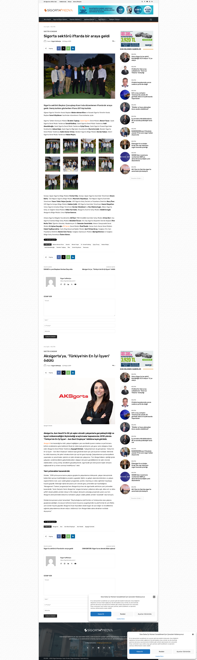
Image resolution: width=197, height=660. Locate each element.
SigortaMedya (56, 41)
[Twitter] (142, 1)
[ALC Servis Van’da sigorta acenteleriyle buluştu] (125, 169)
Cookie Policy (160, 656)
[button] (193, 634)
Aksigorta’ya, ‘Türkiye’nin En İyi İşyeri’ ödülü (98, 269)
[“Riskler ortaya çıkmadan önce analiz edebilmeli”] (125, 107)
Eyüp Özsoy (96, 244)
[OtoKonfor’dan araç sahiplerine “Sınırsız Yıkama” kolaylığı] (125, 70)
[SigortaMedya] (45, 41)
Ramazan (86, 247)
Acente (68, 244)
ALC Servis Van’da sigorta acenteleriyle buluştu (141, 170)
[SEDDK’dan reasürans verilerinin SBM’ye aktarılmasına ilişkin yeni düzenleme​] (125, 157)
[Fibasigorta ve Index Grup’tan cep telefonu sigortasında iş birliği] (125, 144)
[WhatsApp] (68, 48)
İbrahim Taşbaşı (61, 247)
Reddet (161, 652)
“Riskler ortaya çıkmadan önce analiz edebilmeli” (141, 108)
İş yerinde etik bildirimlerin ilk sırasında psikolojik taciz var (142, 120)
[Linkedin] (73, 48)
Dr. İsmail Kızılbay (86, 244)
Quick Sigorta (84, 121)
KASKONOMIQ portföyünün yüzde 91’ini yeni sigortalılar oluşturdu (142, 133)
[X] (63, 48)
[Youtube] (147, 1)
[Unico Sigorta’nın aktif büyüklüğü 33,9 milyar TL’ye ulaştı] (125, 57)
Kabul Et (140, 652)
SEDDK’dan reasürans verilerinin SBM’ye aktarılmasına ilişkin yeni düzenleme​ (141, 158)
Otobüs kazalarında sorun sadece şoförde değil (141, 83)
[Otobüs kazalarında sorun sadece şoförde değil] (125, 82)
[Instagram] (149, 1)
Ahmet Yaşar (75, 244)
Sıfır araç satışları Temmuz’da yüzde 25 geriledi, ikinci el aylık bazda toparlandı (142, 95)
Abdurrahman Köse (58, 244)
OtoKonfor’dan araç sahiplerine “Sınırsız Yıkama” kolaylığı (139, 71)
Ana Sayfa (46, 27)
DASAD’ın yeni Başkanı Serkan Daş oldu (58, 269)
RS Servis (66, 226)
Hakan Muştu (105, 244)
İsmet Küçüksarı (76, 247)
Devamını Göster (136, 178)
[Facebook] (144, 1)
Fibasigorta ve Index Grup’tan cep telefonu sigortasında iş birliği (140, 145)
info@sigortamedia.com (104, 643)
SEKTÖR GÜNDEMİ (50, 31)
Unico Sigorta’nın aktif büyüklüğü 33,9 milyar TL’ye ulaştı (142, 58)
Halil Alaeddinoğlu (50, 247)
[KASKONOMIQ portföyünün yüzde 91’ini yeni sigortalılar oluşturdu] (125, 132)
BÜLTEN (53, 27)
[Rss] (152, 1)
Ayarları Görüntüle (183, 652)
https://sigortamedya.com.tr (67, 281)
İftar (69, 247)
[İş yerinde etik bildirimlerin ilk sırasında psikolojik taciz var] (125, 120)
